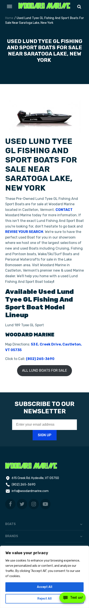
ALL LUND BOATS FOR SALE (44, 370)
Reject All (44, 598)
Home (9, 18)
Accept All (44, 587)
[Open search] (79, 6)
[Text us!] (72, 599)
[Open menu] (9, 6)
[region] (44, 577)
